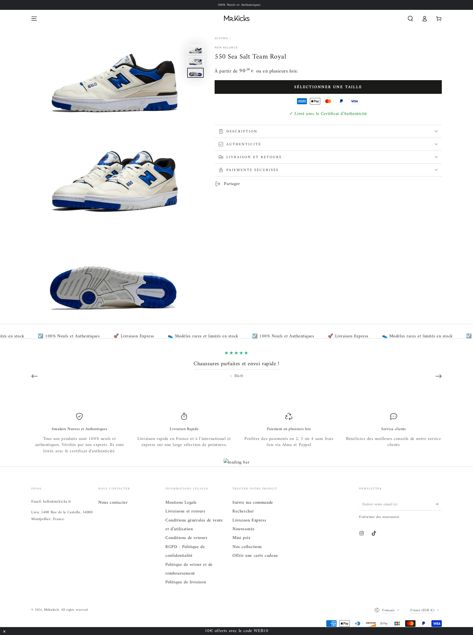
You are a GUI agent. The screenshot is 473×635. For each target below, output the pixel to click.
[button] (410, 19)
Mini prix (241, 538)
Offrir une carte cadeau (255, 555)
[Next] (438, 376)
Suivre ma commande (252, 502)
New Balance (226, 48)
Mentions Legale (181, 502)
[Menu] (34, 19)
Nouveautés (243, 529)
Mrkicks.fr (51, 610)
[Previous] (34, 376)
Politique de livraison (185, 582)
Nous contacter (113, 502)
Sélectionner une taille (328, 87)
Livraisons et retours (185, 511)
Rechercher (243, 511)
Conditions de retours (186, 538)
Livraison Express (249, 520)
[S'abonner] (438, 504)
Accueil (222, 38)
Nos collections (247, 547)
